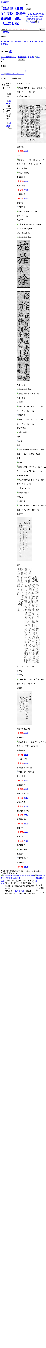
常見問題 (38, 14)
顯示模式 (31, 19)
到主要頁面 (5, 2)
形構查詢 (18, 42)
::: (26, 14)
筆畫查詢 (11, 42)
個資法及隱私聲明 (14, 875)
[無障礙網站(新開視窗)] (40, 881)
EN (39, 22)
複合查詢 (38, 42)
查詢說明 (6, 32)
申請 (26, 151)
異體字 (10, 57)
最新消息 (31, 14)
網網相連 (16, 878)
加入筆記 (21, 59)
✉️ (38, 57)
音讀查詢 (24, 42)
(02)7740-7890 (19, 891)
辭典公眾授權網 (28, 875)
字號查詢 (31, 42)
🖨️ (36, 57)
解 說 (4, 57)
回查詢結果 (22, 57)
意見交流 (8, 878)
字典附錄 (35, 16)
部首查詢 (4, 42)
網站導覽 (39, 19)
